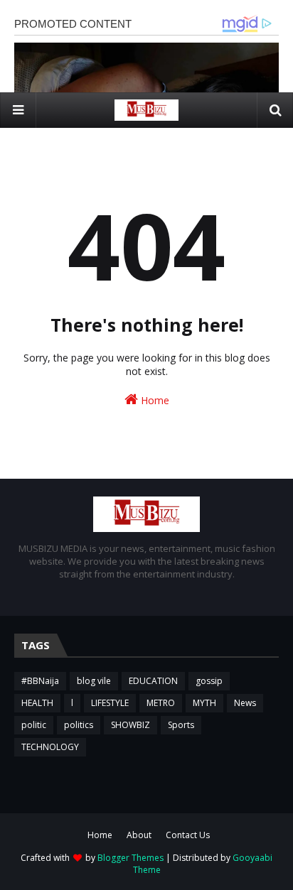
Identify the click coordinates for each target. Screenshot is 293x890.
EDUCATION (153, 681)
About (139, 835)
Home (153, 400)
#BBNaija (40, 681)
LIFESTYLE (110, 703)
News (245, 703)
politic (33, 725)
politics (78, 725)
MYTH (204, 703)
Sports (181, 725)
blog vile (94, 681)
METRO (160, 703)
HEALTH (37, 703)
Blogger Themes (130, 858)
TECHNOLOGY (50, 747)
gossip (209, 681)
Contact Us (188, 835)
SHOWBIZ (130, 725)
